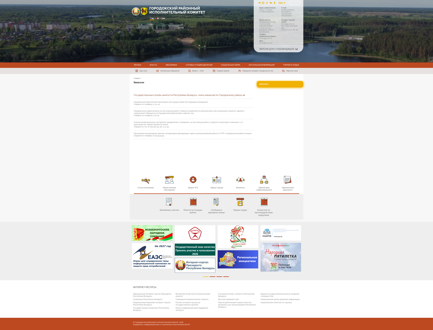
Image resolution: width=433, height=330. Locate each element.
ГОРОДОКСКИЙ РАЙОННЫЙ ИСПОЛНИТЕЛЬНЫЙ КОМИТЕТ (177, 10)
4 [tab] (226, 276)
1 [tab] (206, 276)
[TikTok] (267, 2)
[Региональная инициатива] (238, 259)
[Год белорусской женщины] (238, 236)
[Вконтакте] (270, 2)
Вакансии (263, 84)
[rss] (281, 3)
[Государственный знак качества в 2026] (195, 240)
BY (158, 18)
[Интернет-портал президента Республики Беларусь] (195, 265)
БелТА (187, 324)
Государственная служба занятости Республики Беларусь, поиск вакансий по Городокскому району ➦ (189, 95)
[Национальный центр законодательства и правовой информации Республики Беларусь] (280, 233)
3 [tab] (219, 276)
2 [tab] (212, 276)
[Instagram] (263, 2)
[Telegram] (259, 2)
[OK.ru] (274, 2)
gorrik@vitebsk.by (287, 10)
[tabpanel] (152, 248)
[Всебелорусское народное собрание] (152, 233)
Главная (137, 78)
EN (163, 18)
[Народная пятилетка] (280, 257)
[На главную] (136, 11)
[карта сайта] (284, 3)
